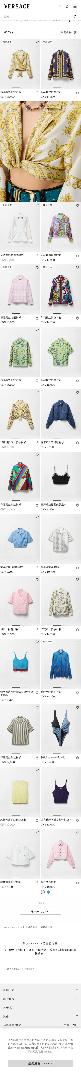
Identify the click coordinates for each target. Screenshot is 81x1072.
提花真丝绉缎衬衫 (10, 317)
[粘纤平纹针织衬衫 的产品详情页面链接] (61, 664)
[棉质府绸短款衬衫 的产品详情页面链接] (20, 854)
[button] (67, 6)
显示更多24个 (40, 911)
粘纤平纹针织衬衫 (51, 691)
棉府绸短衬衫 (48, 882)
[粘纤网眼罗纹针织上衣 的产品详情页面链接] (20, 792)
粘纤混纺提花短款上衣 (53, 504)
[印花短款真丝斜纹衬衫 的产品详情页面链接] (20, 414)
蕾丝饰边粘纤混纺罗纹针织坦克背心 (17, 693)
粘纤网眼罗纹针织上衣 (13, 819)
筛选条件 (66, 32)
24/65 (40, 903)
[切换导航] (74, 6)
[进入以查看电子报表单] (73, 969)
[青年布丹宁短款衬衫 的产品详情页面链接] (61, 414)
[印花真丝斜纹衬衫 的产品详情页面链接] (20, 64)
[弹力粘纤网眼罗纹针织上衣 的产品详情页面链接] (61, 792)
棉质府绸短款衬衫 (10, 882)
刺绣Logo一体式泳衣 (53, 757)
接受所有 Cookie (40, 1063)
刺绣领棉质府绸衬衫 (12, 255)
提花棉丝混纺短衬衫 (12, 567)
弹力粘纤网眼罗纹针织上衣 (56, 819)
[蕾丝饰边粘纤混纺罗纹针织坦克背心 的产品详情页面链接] (20, 664)
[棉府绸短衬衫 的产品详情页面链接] (61, 854)
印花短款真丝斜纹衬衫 (13, 442)
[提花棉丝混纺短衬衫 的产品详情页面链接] (20, 539)
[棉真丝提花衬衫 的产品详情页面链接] (61, 539)
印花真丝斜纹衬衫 (10, 92)
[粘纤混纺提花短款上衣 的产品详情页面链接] (61, 477)
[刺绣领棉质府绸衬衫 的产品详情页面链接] (20, 227)
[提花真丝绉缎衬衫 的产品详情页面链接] (20, 289)
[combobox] (40, 16)
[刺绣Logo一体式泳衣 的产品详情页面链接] (61, 729)
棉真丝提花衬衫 (50, 567)
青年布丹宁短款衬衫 (52, 442)
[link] (10, 927)
